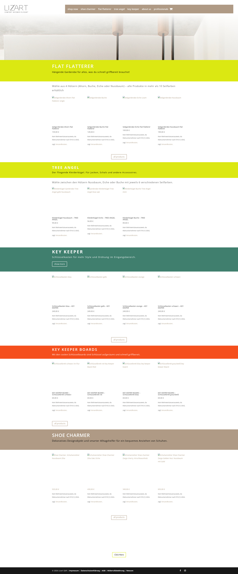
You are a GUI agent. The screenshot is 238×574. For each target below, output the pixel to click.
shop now (73, 9)
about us (146, 9)
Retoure (129, 570)
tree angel (119, 9)
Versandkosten (61, 144)
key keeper (133, 9)
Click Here (119, 554)
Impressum (74, 570)
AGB (103, 570)
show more (59, 264)
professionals (161, 9)
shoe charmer (88, 9)
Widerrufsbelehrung (115, 570)
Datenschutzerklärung (90, 570)
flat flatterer (104, 9)
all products (119, 156)
